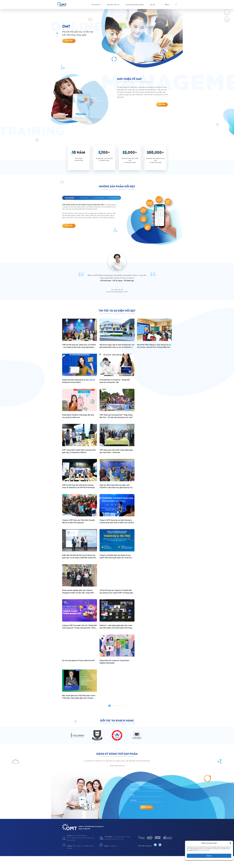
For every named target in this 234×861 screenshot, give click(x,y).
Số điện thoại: (134, 789)
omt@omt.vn (111, 846)
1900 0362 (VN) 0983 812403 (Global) (80, 847)
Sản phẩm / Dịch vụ (113, 4)
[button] (230, 843)
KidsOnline (84, 198)
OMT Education (113, 198)
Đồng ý (209, 856)
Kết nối (152, 4)
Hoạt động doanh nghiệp (135, 4)
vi (165, 4)
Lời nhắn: (133, 800)
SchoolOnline (69, 198)
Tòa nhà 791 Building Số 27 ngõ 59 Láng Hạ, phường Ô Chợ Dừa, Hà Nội (80, 838)
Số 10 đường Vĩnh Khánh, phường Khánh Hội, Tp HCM (118, 838)
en (168, 4)
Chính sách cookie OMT (203, 850)
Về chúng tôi (95, 4)
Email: (132, 795)
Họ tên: (132, 784)
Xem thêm (68, 40)
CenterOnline (98, 198)
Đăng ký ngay (147, 807)
